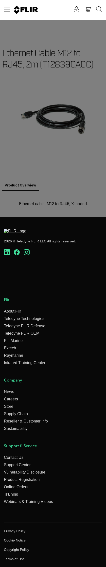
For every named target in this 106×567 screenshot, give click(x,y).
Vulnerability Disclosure (24, 472)
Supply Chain (16, 414)
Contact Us (13, 457)
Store (8, 406)
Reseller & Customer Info (26, 421)
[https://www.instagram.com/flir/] (27, 252)
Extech (10, 348)
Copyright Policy (16, 550)
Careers (11, 399)
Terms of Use (14, 559)
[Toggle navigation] (7, 10)
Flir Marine (13, 341)
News (9, 392)
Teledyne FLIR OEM (21, 333)
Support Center (17, 465)
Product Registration (22, 479)
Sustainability (16, 428)
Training (11, 494)
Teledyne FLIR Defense (24, 326)
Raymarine (13, 355)
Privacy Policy (14, 531)
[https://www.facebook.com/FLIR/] (17, 252)
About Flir (12, 311)
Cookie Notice (15, 540)
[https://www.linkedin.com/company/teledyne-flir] (7, 252)
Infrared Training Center (24, 363)
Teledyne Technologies (24, 318)
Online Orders (16, 487)
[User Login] (74, 10)
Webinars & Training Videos (28, 502)
